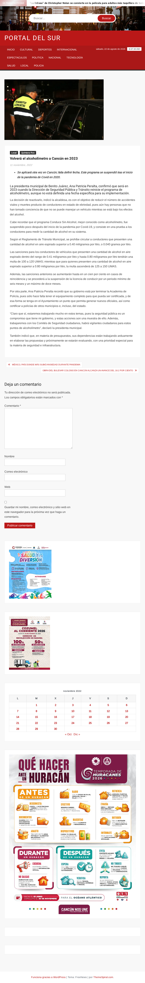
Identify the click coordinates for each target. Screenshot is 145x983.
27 (126, 722)
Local (25, 65)
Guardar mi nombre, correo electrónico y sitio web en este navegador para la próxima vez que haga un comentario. (37, 512)
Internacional (67, 49)
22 (36, 722)
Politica (37, 57)
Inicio (11, 49)
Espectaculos (17, 57)
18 (90, 716)
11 (90, 711)
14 (17, 716)
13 (126, 711)
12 (108, 711)
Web (7, 486)
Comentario (12, 405)
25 (90, 722)
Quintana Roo (28, 152)
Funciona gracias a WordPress (48, 977)
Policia (39, 65)
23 (55, 722)
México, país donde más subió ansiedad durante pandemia (46, 364)
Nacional (55, 57)
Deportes (45, 49)
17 (72, 716)
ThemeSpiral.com (103, 977)
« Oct (68, 734)
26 (108, 722)
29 (36, 728)
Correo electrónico (16, 471)
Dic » (77, 734)
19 (108, 716)
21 (17, 722)
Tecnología (74, 57)
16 (55, 716)
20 (126, 716)
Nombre (9, 456)
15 (36, 716)
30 (55, 728)
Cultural (26, 49)
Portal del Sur (32, 38)
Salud (11, 65)
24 (72, 722)
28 (17, 728)
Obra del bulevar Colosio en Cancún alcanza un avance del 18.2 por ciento (88, 370)
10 (72, 711)
